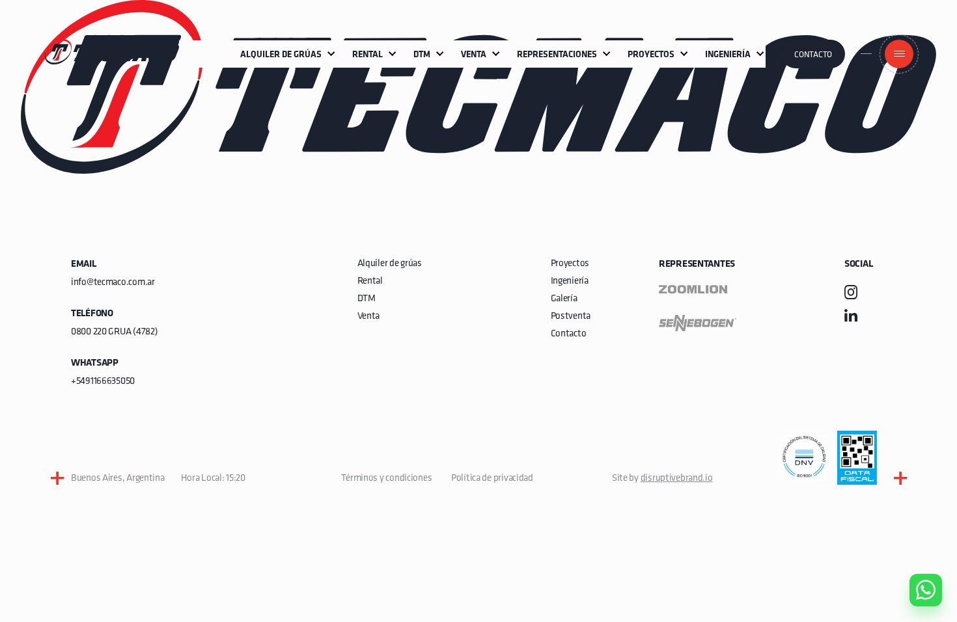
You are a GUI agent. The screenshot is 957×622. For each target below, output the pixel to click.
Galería (564, 299)
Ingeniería (570, 281)
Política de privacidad (492, 478)
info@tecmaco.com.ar (113, 283)
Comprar (915, 516)
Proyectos (570, 264)
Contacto (813, 55)
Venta (368, 316)
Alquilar (916, 553)
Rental (370, 281)
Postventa (570, 316)
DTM (366, 299)
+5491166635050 (103, 381)
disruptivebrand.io (677, 478)
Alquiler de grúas (389, 264)
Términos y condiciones (386, 478)
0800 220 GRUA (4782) (114, 332)
